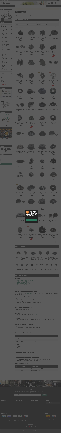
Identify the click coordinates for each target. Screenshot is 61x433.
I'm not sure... (31, 221)
